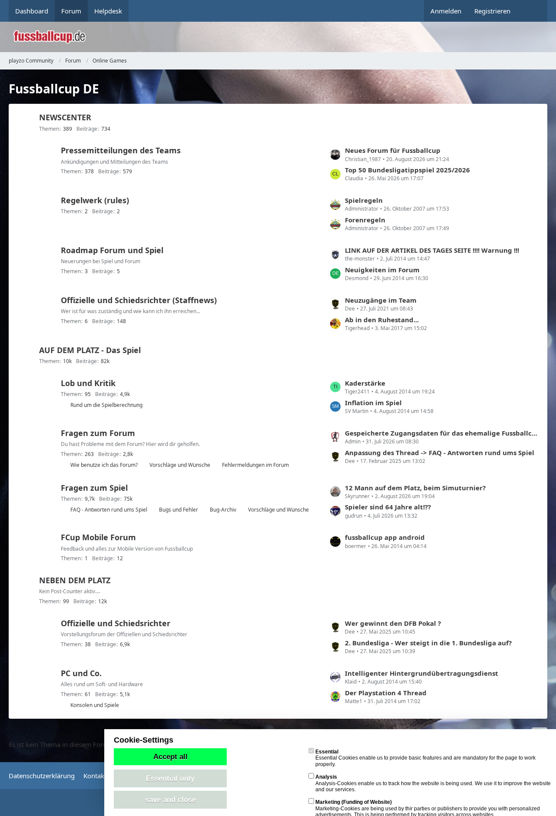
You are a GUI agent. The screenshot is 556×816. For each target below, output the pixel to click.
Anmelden (445, 11)
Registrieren (492, 11)
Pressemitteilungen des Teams (121, 150)
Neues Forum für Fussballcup (392, 150)
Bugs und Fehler (178, 509)
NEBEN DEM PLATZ (74, 580)
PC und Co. (81, 673)
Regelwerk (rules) (95, 200)
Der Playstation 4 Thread (386, 692)
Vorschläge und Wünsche (179, 465)
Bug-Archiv (223, 509)
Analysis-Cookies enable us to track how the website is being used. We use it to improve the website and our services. (433, 783)
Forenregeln (365, 219)
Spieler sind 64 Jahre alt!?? (388, 506)
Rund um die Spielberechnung (106, 405)
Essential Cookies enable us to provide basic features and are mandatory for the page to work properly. (425, 758)
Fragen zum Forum (98, 433)
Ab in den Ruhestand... (382, 319)
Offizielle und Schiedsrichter (115, 623)
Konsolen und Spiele (94, 705)
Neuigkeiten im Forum (382, 269)
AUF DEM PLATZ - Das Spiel (90, 350)
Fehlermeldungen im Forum (255, 465)
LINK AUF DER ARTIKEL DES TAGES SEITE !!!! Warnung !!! (432, 250)
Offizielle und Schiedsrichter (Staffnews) (139, 300)
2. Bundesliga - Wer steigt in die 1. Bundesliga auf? (428, 642)
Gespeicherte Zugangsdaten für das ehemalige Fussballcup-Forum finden (442, 433)
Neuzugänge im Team (381, 300)
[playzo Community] (284, 37)
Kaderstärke (365, 383)
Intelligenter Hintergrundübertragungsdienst (421, 673)
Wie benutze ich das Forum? (104, 465)
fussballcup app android (385, 537)
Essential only (170, 778)
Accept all (170, 756)
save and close (170, 799)
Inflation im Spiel (373, 402)
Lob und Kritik (88, 383)
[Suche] (532, 11)
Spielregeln (364, 200)
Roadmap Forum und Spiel (112, 250)
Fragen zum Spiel (94, 487)
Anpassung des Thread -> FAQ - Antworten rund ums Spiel (439, 452)
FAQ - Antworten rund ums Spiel (108, 509)
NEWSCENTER (65, 117)
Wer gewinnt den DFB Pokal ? (393, 623)
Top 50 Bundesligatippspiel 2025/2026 (407, 169)
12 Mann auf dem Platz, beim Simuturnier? (415, 487)
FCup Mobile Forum (98, 537)
